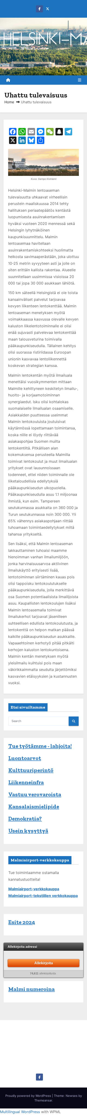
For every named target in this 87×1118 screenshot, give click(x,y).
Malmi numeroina (31, 989)
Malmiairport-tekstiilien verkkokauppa (43, 895)
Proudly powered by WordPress (28, 1096)
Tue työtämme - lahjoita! (40, 746)
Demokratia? (25, 818)
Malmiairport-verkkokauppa (33, 889)
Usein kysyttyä (28, 830)
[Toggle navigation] (80, 80)
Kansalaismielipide (33, 806)
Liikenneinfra (26, 782)
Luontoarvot (24, 758)
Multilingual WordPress (20, 1111)
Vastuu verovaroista (34, 794)
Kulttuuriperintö (30, 770)
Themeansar (43, 1100)
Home (9, 102)
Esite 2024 (21, 922)
